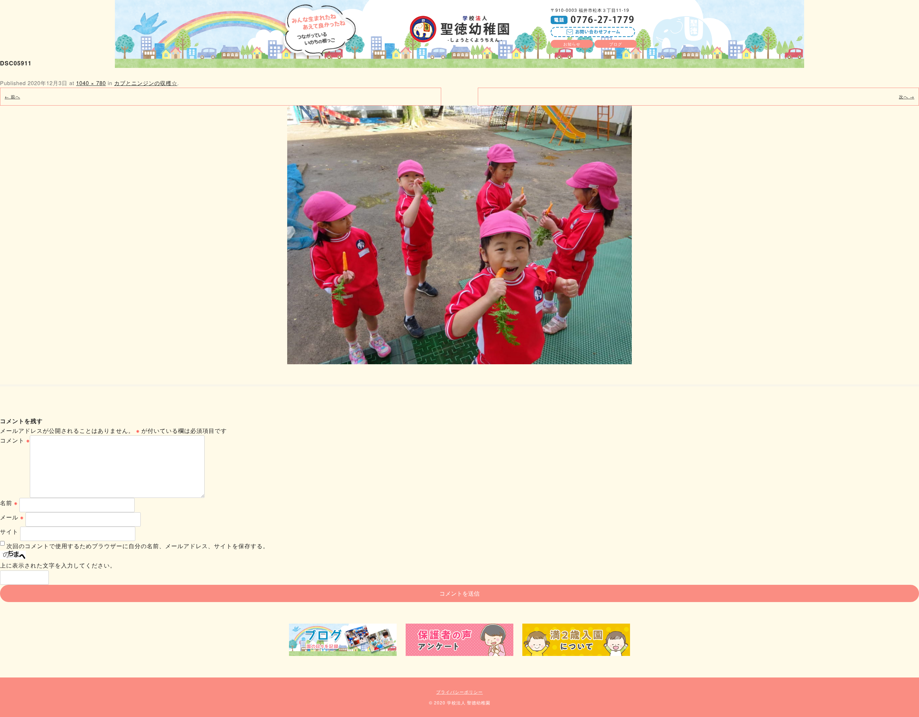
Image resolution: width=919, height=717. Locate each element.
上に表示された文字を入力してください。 (58, 565)
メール (12, 517)
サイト (9, 531)
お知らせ (571, 44)
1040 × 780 (91, 83)
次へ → (906, 96)
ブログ (615, 44)
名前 (9, 503)
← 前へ (12, 96)
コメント (15, 440)
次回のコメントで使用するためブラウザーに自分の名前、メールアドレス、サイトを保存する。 (137, 546)
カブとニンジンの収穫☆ (145, 83)
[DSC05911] (459, 235)
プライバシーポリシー (459, 692)
